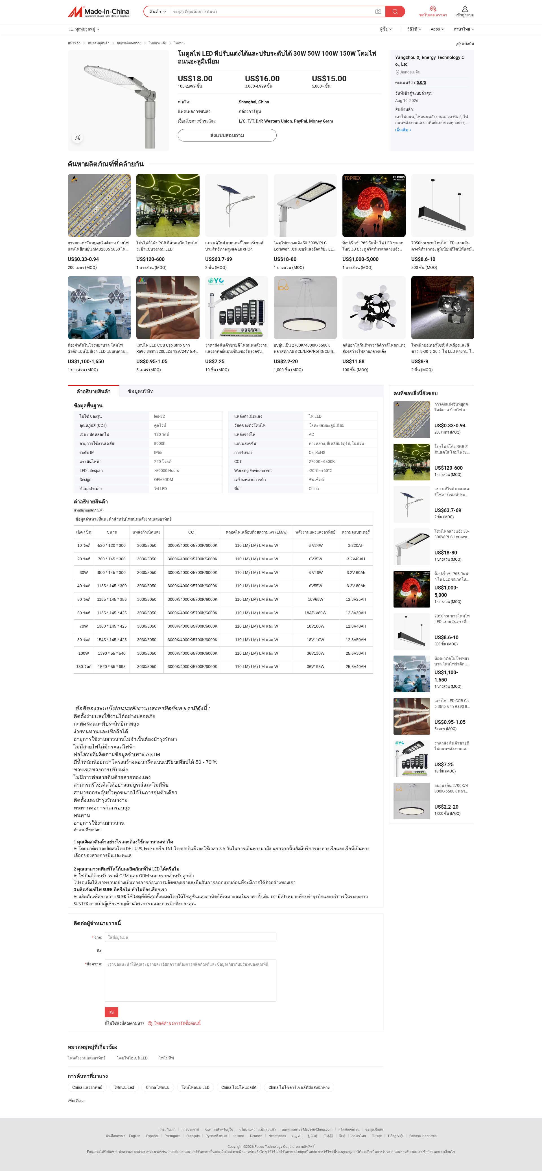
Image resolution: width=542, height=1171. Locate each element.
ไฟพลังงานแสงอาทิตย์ (87, 1058)
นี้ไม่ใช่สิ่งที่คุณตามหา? (124, 1023)
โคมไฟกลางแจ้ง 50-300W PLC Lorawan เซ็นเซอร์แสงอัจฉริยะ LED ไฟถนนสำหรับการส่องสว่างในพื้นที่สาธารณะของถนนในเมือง (452, 534)
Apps (435, 29)
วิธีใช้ (412, 29)
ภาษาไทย (358, 1135)
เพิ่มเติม (401, 129)
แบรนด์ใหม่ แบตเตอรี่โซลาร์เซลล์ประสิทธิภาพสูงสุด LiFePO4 (451, 491)
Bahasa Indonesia (423, 1135)
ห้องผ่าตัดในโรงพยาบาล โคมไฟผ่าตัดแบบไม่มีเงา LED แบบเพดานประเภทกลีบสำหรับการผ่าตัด (451, 661)
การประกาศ (190, 1129)
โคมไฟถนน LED (195, 1087)
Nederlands (277, 1135)
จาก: (97, 937)
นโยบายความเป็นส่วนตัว (257, 1129)
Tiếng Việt (395, 1135)
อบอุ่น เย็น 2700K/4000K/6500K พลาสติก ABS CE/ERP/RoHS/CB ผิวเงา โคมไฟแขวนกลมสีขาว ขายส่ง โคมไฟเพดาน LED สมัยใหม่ (451, 788)
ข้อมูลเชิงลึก (374, 1129)
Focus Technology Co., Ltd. (275, 1146)
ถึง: (99, 950)
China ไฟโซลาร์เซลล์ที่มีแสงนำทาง (299, 1087)
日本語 (328, 1135)
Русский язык (216, 1135)
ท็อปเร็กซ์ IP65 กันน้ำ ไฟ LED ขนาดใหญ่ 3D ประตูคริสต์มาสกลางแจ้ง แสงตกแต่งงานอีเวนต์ (452, 576)
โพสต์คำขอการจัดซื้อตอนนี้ (174, 1023)
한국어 (312, 1135)
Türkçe (377, 1135)
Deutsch (256, 1135)
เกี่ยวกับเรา (167, 1129)
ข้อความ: (93, 964)
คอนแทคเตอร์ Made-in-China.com (307, 1129)
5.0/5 (421, 82)
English (134, 1135)
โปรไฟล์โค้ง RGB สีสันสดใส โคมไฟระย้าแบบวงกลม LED (451, 449)
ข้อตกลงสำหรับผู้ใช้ (219, 1129)
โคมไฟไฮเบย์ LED (132, 1058)
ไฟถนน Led (124, 1087)
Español (152, 1135)
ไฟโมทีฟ (166, 1058)
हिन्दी (342, 1135)
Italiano (238, 1135)
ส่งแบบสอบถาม (227, 135)
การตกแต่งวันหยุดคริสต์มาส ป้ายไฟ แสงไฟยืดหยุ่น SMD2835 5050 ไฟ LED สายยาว (452, 407)
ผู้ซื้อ (384, 29)
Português (172, 1135)
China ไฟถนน (158, 1087)
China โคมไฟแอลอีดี (239, 1087)
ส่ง (111, 1012)
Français (193, 1135)
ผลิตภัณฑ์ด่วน (348, 1129)
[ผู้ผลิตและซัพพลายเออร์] (98, 12)
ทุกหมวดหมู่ (85, 29)
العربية (296, 1135)
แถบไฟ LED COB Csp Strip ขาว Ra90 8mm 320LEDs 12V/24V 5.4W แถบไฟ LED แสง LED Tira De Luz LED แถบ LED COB (452, 703)
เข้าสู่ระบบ (465, 15)
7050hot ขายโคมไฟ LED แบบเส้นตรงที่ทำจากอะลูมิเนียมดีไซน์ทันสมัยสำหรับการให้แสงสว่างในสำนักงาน (452, 618)
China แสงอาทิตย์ (87, 1087)
